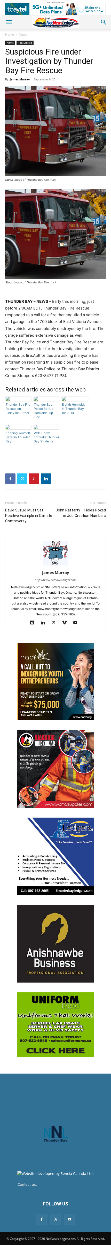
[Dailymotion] (34, 623)
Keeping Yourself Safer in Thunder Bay (18, 437)
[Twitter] (22, 478)
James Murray (20, 79)
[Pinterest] (34, 478)
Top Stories (25, 42)
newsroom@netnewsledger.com (65, 1184)
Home (9, 34)
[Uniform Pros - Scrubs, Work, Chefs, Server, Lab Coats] (55, 1024)
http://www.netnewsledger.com (56, 580)
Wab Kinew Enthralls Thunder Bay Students (46, 437)
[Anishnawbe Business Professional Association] (55, 944)
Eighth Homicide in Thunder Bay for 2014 (73, 409)
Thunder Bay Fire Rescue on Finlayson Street (18, 409)
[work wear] (55, 769)
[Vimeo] (66, 623)
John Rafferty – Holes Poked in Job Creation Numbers (81, 513)
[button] (9, 22)
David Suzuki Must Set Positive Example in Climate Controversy (28, 515)
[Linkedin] (46, 478)
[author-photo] (55, 565)
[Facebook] (10, 478)
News (23, 34)
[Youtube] (77, 623)
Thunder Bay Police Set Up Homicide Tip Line (43, 411)
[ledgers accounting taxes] (55, 856)
